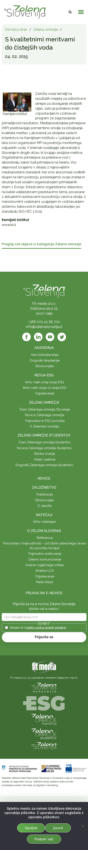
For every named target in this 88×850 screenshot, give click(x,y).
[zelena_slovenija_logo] (44, 746)
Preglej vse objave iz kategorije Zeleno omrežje (41, 244)
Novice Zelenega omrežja (44, 415)
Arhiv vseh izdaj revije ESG (44, 382)
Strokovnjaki (44, 366)
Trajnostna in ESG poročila (45, 421)
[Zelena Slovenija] (25, 12)
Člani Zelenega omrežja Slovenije (44, 409)
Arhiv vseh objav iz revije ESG (44, 388)
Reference (45, 538)
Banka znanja (44, 454)
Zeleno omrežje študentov (44, 435)
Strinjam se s (38, 627)
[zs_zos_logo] (44, 733)
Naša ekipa (44, 582)
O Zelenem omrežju (44, 426)
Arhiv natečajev (44, 522)
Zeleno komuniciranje (44, 559)
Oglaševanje (44, 393)
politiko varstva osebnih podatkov (46, 627)
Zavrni (58, 828)
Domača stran (16, 29)
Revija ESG (44, 375)
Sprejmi (31, 828)
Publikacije (45, 494)
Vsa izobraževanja (44, 355)
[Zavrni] (83, 826)
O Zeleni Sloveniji (44, 531)
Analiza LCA (44, 571)
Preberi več (44, 839)
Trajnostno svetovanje (44, 554)
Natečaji (44, 515)
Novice (44, 478)
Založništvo (44, 487)
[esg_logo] (44, 703)
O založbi (44, 506)
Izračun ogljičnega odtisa (45, 565)
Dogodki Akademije (45, 360)
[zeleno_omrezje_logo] (44, 719)
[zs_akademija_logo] (44, 687)
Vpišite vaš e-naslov (44, 609)
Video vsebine (44, 459)
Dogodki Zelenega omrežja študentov (44, 465)
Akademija (44, 348)
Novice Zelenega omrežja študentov (44, 448)
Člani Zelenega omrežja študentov (45, 442)
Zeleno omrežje (45, 29)
